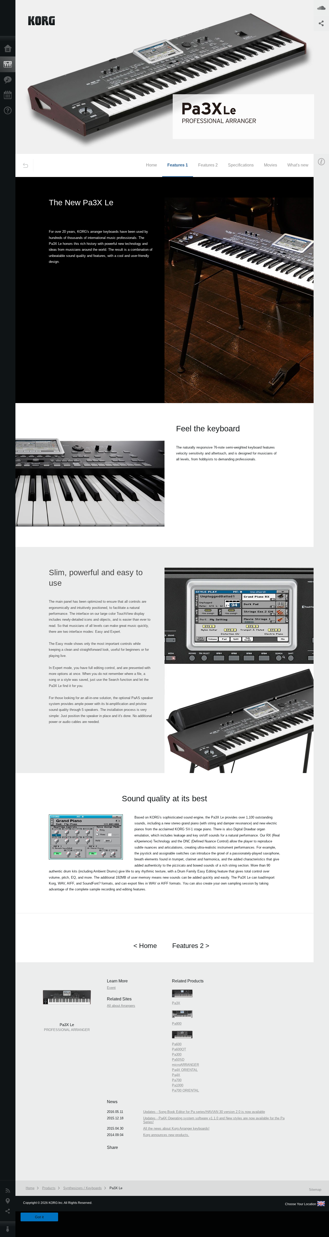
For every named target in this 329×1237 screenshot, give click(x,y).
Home (9, 49)
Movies (270, 165)
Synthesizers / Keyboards (82, 1188)
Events (9, 95)
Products (9, 64)
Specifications (241, 165)
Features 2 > (190, 946)
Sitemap (315, 1190)
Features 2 (208, 165)
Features (9, 80)
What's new (297, 165)
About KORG (9, 1229)
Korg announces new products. (166, 1135)
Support (9, 110)
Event (111, 988)
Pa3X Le (115, 1188)
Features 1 (177, 165)
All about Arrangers (121, 1006)
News (9, 1191)
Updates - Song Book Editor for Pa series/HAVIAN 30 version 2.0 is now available (204, 1112)
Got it (39, 1217)
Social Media (9, 1211)
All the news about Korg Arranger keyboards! (176, 1128)
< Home (145, 946)
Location (9, 1201)
